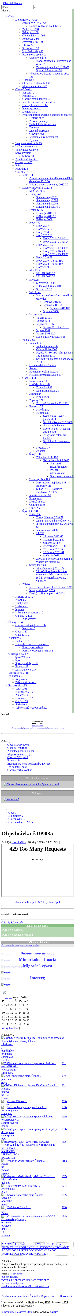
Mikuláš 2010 (45, 276)
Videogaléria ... (18, 672)
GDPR (58, 1296)
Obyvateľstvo (36, 133)
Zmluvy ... (30, 29)
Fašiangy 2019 (46, 213)
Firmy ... (21, 666)
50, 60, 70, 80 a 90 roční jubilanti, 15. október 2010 (55, 354)
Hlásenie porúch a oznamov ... (32, 644)
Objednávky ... (33, 35)
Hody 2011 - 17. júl (55, 247)
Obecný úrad (37, 726)
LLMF (40, 533)
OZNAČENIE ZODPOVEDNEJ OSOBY (26, 1247)
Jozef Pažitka (19, 842)
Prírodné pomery (38, 121)
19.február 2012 (53, 539)
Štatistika (34, 1296)
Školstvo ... (22, 656)
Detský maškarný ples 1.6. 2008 (47, 593)
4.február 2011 (51, 555)
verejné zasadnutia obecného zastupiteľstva (25, 1286)
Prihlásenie (15, 3)
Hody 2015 (44, 228)
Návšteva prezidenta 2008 (46, 374)
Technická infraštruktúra (42, 124)
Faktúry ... (30, 32)
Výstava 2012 (52, 301)
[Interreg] (5, 984)
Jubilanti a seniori (47, 346)
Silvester (34, 279)
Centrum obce (37, 504)
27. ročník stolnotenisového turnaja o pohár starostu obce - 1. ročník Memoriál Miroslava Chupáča (54, 576)
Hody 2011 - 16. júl (55, 251)
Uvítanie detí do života (42, 365)
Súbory (28, 155)
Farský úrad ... (23, 602)
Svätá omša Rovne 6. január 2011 (55, 417)
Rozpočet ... (30, 38)
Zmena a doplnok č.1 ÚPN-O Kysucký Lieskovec (52, 69)
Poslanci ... (29, 95)
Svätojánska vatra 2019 (50, 336)
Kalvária (42, 409)
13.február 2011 (53, 552)
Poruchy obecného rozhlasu (37, 650)
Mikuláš (35, 270)
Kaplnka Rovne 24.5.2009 (58, 422)
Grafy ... (21, 701)
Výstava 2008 (51, 311)
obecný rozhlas (9, 1276)
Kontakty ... (14, 637)
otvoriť (20, 1273)
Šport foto (30, 511)
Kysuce (19, 609)
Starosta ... (28, 92)
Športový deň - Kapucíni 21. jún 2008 (56, 430)
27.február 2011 (54, 545)
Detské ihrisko (37, 501)
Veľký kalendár (9, 1027)
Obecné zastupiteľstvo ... (36, 98)
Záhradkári (35, 393)
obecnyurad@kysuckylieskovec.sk (25, 728)
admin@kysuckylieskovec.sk (52, 728)
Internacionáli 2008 (47, 530)
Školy (35, 453)
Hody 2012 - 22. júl (56, 238)
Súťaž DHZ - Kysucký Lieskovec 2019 (49, 490)
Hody (34, 222)
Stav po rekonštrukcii (62, 476)
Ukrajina (28, 79)
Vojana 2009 (43, 330)
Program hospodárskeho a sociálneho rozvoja (47, 114)
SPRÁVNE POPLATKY (34, 1253)
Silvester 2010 (44, 289)
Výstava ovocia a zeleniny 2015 (48, 184)
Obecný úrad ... (23, 89)
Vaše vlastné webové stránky (31, 707)
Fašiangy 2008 (44, 219)
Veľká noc (35, 292)
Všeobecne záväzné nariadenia (39, 102)
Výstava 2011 (52, 304)
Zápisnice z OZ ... (34, 22)
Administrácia (21, 1296)
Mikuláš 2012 (45, 273)
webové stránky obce (13, 1283)
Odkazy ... (23, 615)
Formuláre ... (24, 698)
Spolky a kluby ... (26, 663)
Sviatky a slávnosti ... (37, 187)
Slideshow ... (24, 704)
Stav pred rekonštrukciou (58, 465)
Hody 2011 (45, 244)
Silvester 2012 (45, 282)
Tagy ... (21, 688)
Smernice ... (30, 48)
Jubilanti (36, 343)
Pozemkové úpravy (34, 54)
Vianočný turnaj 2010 (50, 568)
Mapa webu (47, 1296)
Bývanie (34, 140)
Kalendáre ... (24, 691)
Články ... (15, 622)
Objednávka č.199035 (20, 822)
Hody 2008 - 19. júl (49, 263)
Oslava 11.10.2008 (46, 349)
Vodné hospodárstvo (26, 149)
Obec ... (12, 16)
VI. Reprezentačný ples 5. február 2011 (51, 587)
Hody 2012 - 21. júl (56, 241)
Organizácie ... (18, 653)
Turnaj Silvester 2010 (49, 517)
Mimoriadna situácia (34, 86)
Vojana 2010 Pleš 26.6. (56, 327)
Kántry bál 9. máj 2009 (42, 590)
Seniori (33, 368)
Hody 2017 (42, 225)
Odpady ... (22, 634)
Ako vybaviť (31, 618)
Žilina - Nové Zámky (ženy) (53, 520)
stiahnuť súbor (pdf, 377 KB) (31, 902)
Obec (6, 3)
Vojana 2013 (44, 317)
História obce (36, 117)
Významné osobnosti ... (29, 612)
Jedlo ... (28, 174)
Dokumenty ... (26, 19)
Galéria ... (23, 171)
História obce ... (39, 384)
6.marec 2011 (52, 542)
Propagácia (35, 498)
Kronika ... (21, 599)
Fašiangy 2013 (46, 216)
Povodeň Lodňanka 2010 (52, 403)
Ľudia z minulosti (47, 390)
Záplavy (36, 400)
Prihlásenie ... (15, 675)
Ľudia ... (29, 339)
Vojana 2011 (43, 320)
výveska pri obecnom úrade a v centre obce (25, 1279)
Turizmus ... (21, 606)
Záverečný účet (32, 41)
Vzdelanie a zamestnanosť (43, 136)
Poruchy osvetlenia (32, 647)
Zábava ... (27, 583)
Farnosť (36, 406)
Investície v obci (40, 495)
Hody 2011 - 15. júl (55, 254)
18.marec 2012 (53, 536)
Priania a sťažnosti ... (26, 159)
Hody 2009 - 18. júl (49, 260)
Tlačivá (27, 45)
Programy (21, 168)
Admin (13, 1273)
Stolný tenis (37, 564)
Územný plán (38, 57)
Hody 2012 (44, 235)
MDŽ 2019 (37, 190)
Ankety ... (21, 694)
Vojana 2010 (45, 323)
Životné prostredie (39, 130)
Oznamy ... (23, 162)
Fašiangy (36, 209)
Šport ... (20, 660)
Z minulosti (44, 387)
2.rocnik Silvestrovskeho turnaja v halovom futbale (54, 560)
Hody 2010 (44, 257)
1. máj (35, 194)
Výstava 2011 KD (60, 308)
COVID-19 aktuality (36, 83)
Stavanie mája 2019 (48, 206)
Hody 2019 (44, 266)
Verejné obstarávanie (28, 143)
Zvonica (42, 450)
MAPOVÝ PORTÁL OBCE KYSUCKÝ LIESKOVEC (33, 1244)
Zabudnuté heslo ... (25, 682)
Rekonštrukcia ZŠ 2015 (56, 460)
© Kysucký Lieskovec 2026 (16, 1311)
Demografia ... (30, 111)
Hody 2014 (42, 232)
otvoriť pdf (54, 902)
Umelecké (36, 507)
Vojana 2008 (45, 333)
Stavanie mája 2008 (47, 203)
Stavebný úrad (23, 152)
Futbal (35, 514)
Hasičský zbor (39, 479)
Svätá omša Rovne (53, 425)
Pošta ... (19, 165)
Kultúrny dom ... (31, 108)
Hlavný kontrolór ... (35, 105)
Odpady (13, 922)
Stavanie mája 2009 (47, 200)
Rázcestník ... (17, 685)
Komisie (28, 628)
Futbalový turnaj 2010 (48, 285)
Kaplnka (43, 412)
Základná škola (47, 457)
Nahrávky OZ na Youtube (45, 25)
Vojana (35, 314)
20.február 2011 (53, 549)
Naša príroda (38, 381)
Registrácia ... (22, 679)
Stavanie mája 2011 (47, 197)
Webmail (67, 1296)
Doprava (34, 127)
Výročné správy (32, 51)
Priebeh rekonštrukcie (57, 471)
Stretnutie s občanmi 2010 (43, 371)
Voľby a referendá (26, 146)
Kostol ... (43, 447)
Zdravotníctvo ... (25, 669)
